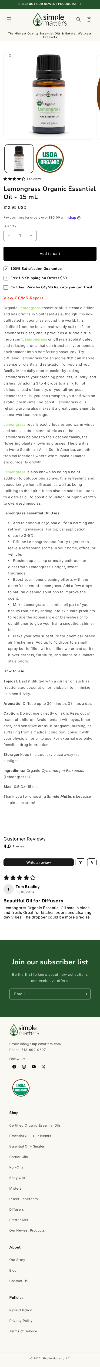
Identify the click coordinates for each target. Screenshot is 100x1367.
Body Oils (17, 1178)
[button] (9, 19)
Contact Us (18, 1281)
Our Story (17, 1260)
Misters (15, 1188)
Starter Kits (18, 1220)
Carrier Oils (18, 1157)
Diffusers (16, 1209)
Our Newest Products (27, 1230)
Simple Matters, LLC (56, 1358)
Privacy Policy (21, 1321)
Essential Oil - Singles (27, 1146)
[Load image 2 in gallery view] (50, 158)
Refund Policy (20, 1310)
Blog (13, 1270)
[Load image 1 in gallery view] (19, 158)
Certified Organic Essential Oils (34, 1125)
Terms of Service (23, 1331)
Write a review (38, 862)
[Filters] (80, 862)
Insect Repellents (23, 1199)
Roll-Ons (16, 1167)
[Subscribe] (85, 994)
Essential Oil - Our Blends (30, 1136)
